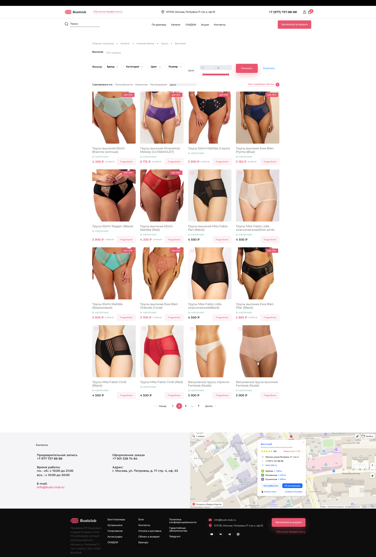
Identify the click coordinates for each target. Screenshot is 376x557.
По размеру (159, 24)
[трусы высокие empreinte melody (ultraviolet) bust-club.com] (162, 118)
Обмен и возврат (149, 536)
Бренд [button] (111, 66)
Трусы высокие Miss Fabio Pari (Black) (208, 227)
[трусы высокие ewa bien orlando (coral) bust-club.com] (162, 273)
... (192, 405)
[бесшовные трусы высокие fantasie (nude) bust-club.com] (257, 351)
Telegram (175, 536)
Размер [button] (173, 66)
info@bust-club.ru (50, 487)
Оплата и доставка (149, 531)
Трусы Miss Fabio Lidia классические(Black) (204, 305)
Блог (141, 519)
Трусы (164, 43)
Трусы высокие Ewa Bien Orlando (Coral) (159, 305)
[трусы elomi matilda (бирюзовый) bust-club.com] (114, 273)
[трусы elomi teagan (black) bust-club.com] (114, 195)
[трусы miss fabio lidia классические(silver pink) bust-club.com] (257, 195)
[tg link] (229, 534)
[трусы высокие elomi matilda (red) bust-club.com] (162, 195)
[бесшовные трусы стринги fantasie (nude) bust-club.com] (209, 351)
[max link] (238, 534)
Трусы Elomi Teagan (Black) (112, 226)
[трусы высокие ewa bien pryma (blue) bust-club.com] (257, 118)
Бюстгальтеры (116, 519)
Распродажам (158, 84)
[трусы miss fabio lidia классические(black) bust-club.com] (209, 273)
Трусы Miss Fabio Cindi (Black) (109, 383)
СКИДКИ (191, 24)
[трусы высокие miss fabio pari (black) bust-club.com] (209, 195)
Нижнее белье (145, 43)
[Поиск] (66, 24)
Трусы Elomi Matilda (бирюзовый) (107, 305)
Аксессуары (115, 536)
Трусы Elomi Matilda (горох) (209, 148)
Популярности (124, 84)
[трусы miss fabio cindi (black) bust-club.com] (114, 351)
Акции (205, 24)
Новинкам (141, 84)
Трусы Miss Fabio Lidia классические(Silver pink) (255, 227)
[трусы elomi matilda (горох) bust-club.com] (209, 118)
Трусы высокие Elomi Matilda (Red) (156, 227)
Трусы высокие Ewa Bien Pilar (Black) (255, 305)
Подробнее (126, 161)
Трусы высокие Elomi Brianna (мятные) (108, 150)
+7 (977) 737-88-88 (283, 12)
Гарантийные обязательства (178, 529)
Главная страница (103, 43)
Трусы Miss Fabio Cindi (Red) (161, 382)
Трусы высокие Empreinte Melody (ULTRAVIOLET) (160, 150)
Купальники (115, 525)
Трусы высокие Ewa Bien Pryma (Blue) (255, 150)
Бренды (143, 542)
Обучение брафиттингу (107, 11)
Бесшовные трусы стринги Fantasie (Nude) (208, 383)
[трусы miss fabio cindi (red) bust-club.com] (162, 351)
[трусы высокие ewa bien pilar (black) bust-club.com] (257, 273)
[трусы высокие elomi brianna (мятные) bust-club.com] (114, 118)
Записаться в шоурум (294, 24)
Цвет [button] (154, 66)
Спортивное (115, 531)
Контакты (220, 24)
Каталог (176, 24)
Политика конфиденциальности (183, 521)
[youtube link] (211, 534)
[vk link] (220, 534)
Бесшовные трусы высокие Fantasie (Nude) (257, 383)
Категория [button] (133, 66)
